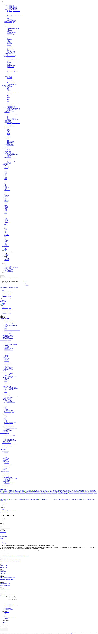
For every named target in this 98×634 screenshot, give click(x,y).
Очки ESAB (6, 463)
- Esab (8, 131)
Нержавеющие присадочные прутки (10, 427)
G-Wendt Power (7, 187)
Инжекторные (6, 359)
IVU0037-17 (12, 555)
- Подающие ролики (10, 66)
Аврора (5, 324)
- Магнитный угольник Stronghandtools (13, 123)
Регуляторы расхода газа (8, 350)
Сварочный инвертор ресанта (9, 322)
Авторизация (6, 254)
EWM (5, 182)
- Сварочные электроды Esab (12, 92)
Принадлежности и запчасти (9, 53)
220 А (5, 328)
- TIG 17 (8, 73)
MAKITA (6, 206)
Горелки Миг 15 (7, 374)
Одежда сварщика (7, 138)
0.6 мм (5, 421)
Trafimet (5, 227)
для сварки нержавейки (8, 423)
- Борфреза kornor (10, 155)
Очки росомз (6, 465)
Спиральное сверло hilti (8, 485)
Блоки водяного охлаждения (9, 22)
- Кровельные (9, 45)
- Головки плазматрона (10, 83)
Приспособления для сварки (9, 126)
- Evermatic (8, 134)
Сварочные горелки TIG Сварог (10, 387)
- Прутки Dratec (9, 110)
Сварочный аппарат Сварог (9, 320)
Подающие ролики (7, 383)
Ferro (5, 183)
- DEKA (8, 95)
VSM (5, 230)
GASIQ (5, 188)
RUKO (5, 215)
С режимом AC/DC (7, 333)
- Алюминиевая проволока (11, 105)
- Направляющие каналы (11, 65)
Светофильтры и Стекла (8, 144)
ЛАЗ (5, 238)
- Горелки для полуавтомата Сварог (13, 58)
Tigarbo (5, 226)
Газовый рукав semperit (8, 367)
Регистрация (6, 255)
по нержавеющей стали (8, 410)
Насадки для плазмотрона (8, 400)
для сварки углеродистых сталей (10, 411)
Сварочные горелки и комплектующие (9, 55)
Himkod (5, 192)
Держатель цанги (7, 394)
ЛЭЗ (5, 239)
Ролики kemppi (7, 385)
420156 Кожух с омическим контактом (7, 579)
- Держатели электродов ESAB (12, 114)
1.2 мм (5, 420)
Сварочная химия (7, 121)
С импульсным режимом (8, 334)
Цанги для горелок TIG (8, 397)
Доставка (9, 594)
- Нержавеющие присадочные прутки (13, 108)
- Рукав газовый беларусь (11, 52)
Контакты (4, 505)
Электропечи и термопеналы (7, 338)
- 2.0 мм (8, 87)
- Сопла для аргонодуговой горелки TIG (14, 79)
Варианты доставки (7, 259)
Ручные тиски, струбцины (7, 445)
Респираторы (6, 146)
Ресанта (5, 242)
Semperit (5, 217)
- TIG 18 (8, 74)
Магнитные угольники (8, 122)
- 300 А (8, 117)
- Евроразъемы (9, 60)
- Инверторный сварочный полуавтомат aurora (15, 15)
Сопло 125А (7, 555)
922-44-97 (5, 246)
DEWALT (6, 176)
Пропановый (6, 347)
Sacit (5, 216)
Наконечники (6, 380)
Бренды (5, 616)
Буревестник (6, 235)
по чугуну (6, 409)
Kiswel (5, 199)
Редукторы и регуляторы (8, 25)
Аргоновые (6, 343)
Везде (5, 264)
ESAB (5, 179)
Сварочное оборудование (6, 4)
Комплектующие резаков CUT (9, 81)
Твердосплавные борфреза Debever (10, 478)
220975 (3, 555)
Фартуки (4, 469)
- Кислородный (9, 30)
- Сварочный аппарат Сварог (12, 6)
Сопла (5, 381)
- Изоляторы (9, 64)
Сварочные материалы (6, 85)
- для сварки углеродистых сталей (12, 91)
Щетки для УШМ (7, 152)
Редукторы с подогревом (8, 348)
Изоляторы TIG (7, 395)
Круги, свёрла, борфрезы (6, 147)
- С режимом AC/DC (10, 19)
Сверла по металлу (7, 160)
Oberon (5, 211)
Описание (4, 541)
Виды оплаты (6, 258)
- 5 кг (7, 98)
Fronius (5, 186)
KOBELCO (6, 201)
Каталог (3, 317)
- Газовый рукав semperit (11, 51)
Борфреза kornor (7, 479)
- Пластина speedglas (10, 145)
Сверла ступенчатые (8, 163)
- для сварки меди (10, 104)
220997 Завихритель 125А (5, 591)
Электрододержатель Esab (9, 439)
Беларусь (6, 234)
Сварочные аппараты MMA (9, 5)
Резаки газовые (7, 36)
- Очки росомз (9, 143)
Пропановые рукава (7, 365)
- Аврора (8, 10)
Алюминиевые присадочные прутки (10, 428)
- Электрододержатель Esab (11, 118)
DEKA (5, 414)
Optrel (5, 212)
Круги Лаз (6, 473)
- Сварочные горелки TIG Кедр (12, 71)
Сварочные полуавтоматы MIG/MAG (11, 9)
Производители (5, 164)
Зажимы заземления (7, 120)
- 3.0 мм (8, 88)
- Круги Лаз (9, 149)
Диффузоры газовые (8, 384)
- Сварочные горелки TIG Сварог (12, 69)
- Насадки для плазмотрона (11, 82)
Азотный (6, 345)
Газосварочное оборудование (7, 24)
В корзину (2, 529)
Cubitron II (6, 173)
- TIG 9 (8, 72)
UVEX (5, 229)
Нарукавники (6, 137)
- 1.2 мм (8, 101)
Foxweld (5, 326)
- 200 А (8, 115)
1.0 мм (5, 419)
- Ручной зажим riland (10, 125)
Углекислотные (7, 349)
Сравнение (4, 262)
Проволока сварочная (8, 94)
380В (5, 332)
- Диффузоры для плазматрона (12, 84)
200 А (5, 436)
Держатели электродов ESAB (9, 435)
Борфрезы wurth (7, 480)
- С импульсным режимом (11, 20)
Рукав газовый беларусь (8, 368)
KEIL (5, 197)
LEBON (5, 203)
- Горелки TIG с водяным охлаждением (13, 70)
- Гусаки (8, 61)
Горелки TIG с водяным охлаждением (11, 388)
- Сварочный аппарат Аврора (12, 7)
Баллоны (6, 54)
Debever (5, 174)
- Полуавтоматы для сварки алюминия (13, 11)
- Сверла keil (9, 162)
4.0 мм (5, 408)
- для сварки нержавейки (11, 103)
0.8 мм (5, 418)
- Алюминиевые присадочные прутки (13, 109)
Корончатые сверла (7, 157)
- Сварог (8, 135)
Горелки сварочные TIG (6, 386)
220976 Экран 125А (3, 567)
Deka (5, 175)
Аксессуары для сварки (8, 269)
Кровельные (6, 361)
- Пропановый (9, 31)
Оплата (6, 594)
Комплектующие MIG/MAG (9, 59)
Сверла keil (6, 486)
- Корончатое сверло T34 (11, 159)
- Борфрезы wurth (10, 156)
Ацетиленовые (7, 342)
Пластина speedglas (7, 467)
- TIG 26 (8, 75)
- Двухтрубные (9, 40)
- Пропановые (9, 38)
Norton (5, 210)
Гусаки (5, 379)
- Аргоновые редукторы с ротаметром (13, 28)
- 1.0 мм (8, 100)
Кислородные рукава (8, 364)
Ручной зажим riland (8, 446)
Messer (5, 208)
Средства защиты (5, 127)
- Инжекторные (9, 43)
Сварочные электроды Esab (9, 412)
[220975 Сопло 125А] (4, 512)
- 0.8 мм (8, 99)
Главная (3, 509)
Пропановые (6, 354)
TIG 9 (5, 390)
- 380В (8, 18)
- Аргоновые (9, 27)
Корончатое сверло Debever (9, 482)
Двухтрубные (6, 356)
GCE (5, 189)
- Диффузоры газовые (10, 67)
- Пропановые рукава (10, 49)
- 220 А (8, 13)
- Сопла (8, 63)
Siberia (5, 218)
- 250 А (8, 14)
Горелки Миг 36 (7, 375)
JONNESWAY (6, 195)
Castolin (5, 172)
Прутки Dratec (6, 429)
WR (5, 231)
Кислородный (6, 346)
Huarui (5, 193)
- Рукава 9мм (9, 50)
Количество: (2, 525)
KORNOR (6, 202)
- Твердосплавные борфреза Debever (13, 154)
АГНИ (5, 233)
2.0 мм (5, 406)
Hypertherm (6, 194)
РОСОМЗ (6, 243)
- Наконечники (9, 62)
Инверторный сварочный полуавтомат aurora (12, 330)
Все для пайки (6, 112)
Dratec (5, 178)
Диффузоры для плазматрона (9, 402)
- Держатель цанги (10, 77)
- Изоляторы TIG (9, 78)
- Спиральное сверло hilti (11, 161)
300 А (5, 438)
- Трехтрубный (9, 39)
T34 (5, 223)
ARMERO (6, 168)
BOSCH (5, 171)
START (5, 221)
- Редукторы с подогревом (11, 32)
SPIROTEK (6, 220)
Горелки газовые (7, 41)
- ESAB (8, 96)
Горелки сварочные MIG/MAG (9, 56)
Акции (5, 257)
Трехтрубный (6, 355)
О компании (6, 260)
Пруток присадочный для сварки (10, 107)
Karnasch (6, 196)
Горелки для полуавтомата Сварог (10, 376)
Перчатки (6, 459)
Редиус (5, 241)
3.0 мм (5, 407)
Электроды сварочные (8, 86)
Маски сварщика (7, 128)
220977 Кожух (2, 573)
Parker (5, 213)
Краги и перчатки (5, 458)
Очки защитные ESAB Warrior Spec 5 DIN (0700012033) (10, 561)
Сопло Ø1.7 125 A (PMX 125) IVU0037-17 (22, 555)
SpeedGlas (6, 219)
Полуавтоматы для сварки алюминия (10, 325)
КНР (5, 237)
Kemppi (5, 198)
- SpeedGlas (8, 129)
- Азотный (8, 29)
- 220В (8, 17)
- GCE (8, 35)
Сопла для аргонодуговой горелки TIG (11, 396)
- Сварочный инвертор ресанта (12, 8)
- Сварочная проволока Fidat (11, 106)
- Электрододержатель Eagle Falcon (13, 119)
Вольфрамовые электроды (9, 111)
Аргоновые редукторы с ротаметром (10, 344)
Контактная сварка (7, 23)
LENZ (5, 204)
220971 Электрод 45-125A (5, 585)
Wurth (5, 232)
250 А (5, 329)
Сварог (5, 244)
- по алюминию (9, 93)
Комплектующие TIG (8, 76)
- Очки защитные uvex (10, 142)
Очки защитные (7, 139)
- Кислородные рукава (10, 48)
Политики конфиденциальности (10, 617)
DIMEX (5, 177)
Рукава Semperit (7, 363)
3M (5, 165)
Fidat (5, 184)
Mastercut (6, 207)
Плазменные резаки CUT (8, 80)
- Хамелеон (8, 132)
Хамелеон (6, 454)
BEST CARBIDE (7, 170)
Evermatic (6, 181)
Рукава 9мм (6, 366)
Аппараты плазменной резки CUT (10, 21)
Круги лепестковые (7, 151)
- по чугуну (9, 90)
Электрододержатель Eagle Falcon (10, 440)
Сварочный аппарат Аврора (9, 321)
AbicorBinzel (6, 166)
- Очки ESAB (9, 140)
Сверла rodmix (6, 483)
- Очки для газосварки (10, 141)
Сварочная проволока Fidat (9, 425)
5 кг (5, 417)
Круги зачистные (7, 150)
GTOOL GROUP (7, 190)
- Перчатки (8, 136)
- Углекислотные (9, 33)
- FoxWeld (8, 97)
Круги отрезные (7, 148)
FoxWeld (5, 185)
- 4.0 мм (8, 89)
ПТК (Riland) (6, 240)
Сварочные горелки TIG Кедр (9, 389)
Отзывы (4, 543)
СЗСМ (5, 245)
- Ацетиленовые (9, 26)
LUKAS (5, 205)
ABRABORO (6, 167)
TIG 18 (5, 392)
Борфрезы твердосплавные (9, 153)
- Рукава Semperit (9, 47)
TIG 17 (5, 391)
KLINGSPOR (6, 200)
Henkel (5, 191)
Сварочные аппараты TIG (9, 16)
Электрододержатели (6, 434)
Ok (71, 633)
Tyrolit (5, 228)
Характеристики (5, 542)
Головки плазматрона (8, 401)
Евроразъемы (6, 378)
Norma (5, 209)
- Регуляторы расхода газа (11, 34)
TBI (5, 224)
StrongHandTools (7, 222)
